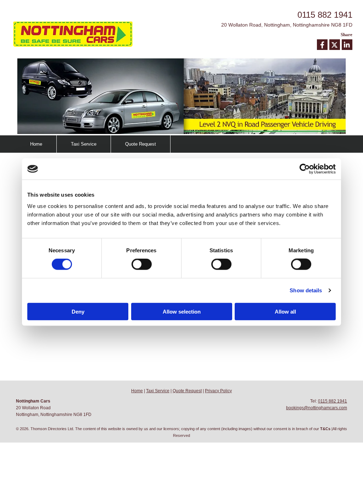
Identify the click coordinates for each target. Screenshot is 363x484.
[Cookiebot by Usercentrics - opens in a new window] (305, 169)
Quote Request (140, 144)
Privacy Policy (218, 390)
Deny (78, 311)
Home (36, 144)
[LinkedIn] (347, 44)
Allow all (285, 311)
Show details (306, 290)
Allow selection (182, 311)
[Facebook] (322, 44)
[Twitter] (334, 44)
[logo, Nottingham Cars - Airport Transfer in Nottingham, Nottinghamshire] (79, 34)
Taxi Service (83, 144)
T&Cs (325, 429)
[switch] (142, 264)
